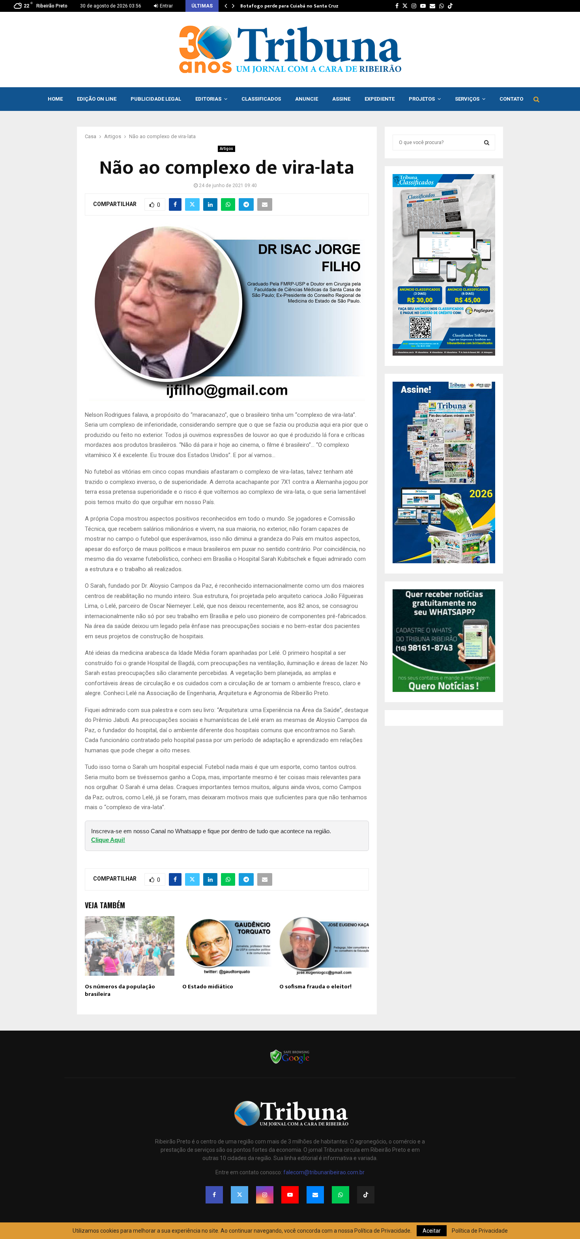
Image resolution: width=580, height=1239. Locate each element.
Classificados (261, 99)
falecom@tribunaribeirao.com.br (324, 1172)
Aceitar (432, 1231)
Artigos (226, 148)
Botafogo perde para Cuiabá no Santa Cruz (289, 6)
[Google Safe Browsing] (290, 1063)
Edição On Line (96, 99)
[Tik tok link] (450, 6)
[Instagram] (264, 1194)
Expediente (380, 99)
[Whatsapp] (340, 1194)
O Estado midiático (207, 987)
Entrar (166, 6)
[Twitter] (239, 1194)
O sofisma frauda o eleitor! (315, 987)
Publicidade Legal (156, 99)
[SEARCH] (486, 142)
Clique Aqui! (108, 839)
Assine (341, 99)
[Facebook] (214, 1194)
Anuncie (306, 99)
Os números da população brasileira (120, 990)
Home (55, 99)
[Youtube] (290, 1194)
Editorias (208, 99)
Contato (511, 99)
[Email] (315, 1194)
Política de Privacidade (480, 1230)
